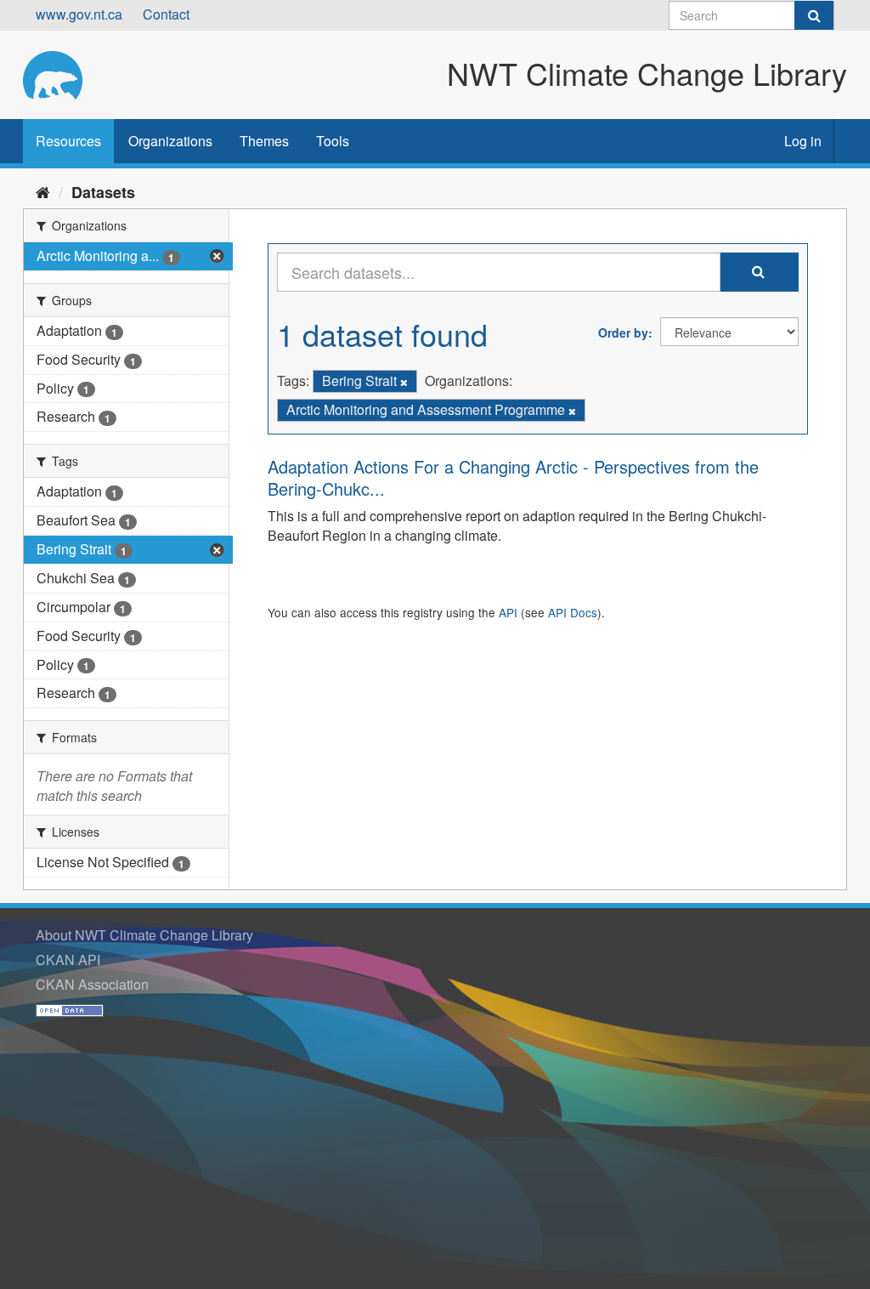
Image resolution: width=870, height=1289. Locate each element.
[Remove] (404, 382)
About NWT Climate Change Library (144, 935)
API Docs (572, 612)
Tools (332, 140)
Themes (264, 140)
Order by (623, 332)
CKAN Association (92, 984)
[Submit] (813, 15)
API (508, 612)
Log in (803, 140)
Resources (68, 140)
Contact (166, 14)
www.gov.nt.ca (79, 14)
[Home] (43, 191)
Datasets (103, 192)
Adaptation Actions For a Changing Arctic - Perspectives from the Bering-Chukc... (513, 477)
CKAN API (68, 959)
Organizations (170, 140)
